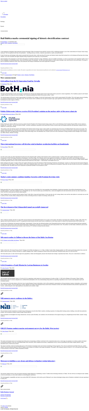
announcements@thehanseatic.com (63, 69)
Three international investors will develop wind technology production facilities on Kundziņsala (35, 144)
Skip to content (4, 1)
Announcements (8, 74)
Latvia (5, 43)
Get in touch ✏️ (4, 398)
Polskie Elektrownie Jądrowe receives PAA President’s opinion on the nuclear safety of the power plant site (39, 111)
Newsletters (3, 16)
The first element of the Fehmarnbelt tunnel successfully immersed (24, 207)
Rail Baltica (15, 43)
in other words (4, 405)
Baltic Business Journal (7, 392)
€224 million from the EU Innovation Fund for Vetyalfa (20, 81)
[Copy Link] (3, 72)
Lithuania (10, 43)
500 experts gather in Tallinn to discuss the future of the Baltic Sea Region (27, 237)
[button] (4, 13)
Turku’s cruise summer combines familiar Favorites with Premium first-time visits (30, 177)
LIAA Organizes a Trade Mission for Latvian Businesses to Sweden (24, 265)
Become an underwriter (6, 395)
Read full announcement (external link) (9, 102)
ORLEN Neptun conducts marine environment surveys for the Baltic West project (30, 328)
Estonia (2, 43)
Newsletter (5, 14)
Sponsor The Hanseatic (6, 394)
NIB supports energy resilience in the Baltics (17, 298)
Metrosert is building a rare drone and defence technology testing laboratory (28, 361)
